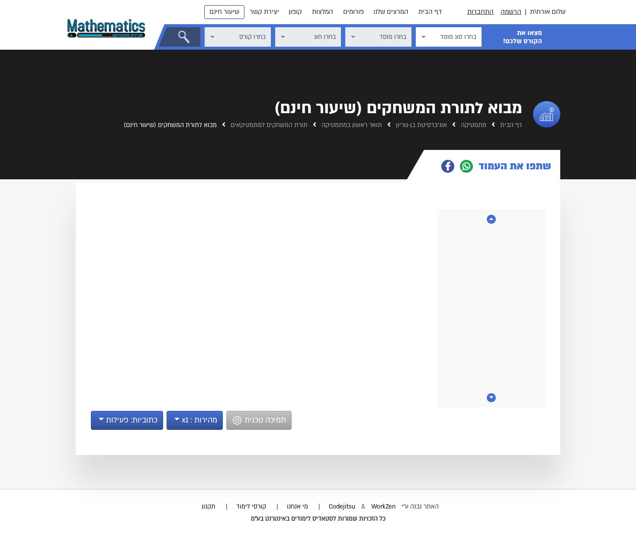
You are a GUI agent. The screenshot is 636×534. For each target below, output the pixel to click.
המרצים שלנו (390, 11)
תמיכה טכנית (264, 420)
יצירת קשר (264, 11)
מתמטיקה (472, 125)
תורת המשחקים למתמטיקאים (268, 125)
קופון (295, 11)
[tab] (492, 166)
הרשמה (511, 11)
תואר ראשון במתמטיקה (351, 125)
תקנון (208, 506)
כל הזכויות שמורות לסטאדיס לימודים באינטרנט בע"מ (318, 519)
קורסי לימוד (251, 506)
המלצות (322, 11)
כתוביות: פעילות (130, 420)
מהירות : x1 (198, 420)
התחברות (480, 11)
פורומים (353, 11)
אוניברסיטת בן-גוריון (420, 125)
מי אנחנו (297, 506)
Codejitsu (343, 506)
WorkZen (383, 506)
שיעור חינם (224, 11)
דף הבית (430, 11)
